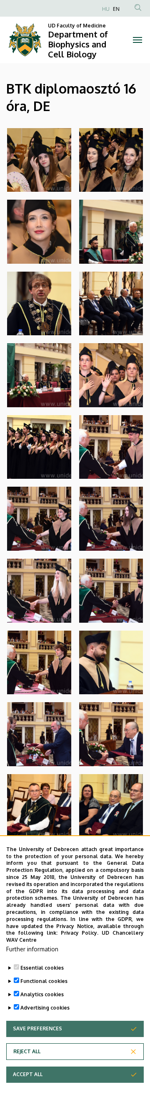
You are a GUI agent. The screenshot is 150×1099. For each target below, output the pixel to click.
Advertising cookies (45, 1008)
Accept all (27, 1074)
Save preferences (37, 1028)
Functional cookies (44, 981)
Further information (32, 949)
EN (116, 9)
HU (106, 9)
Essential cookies (42, 968)
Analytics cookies (42, 994)
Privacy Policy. (80, 933)
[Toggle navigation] (137, 40)
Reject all (26, 1051)
